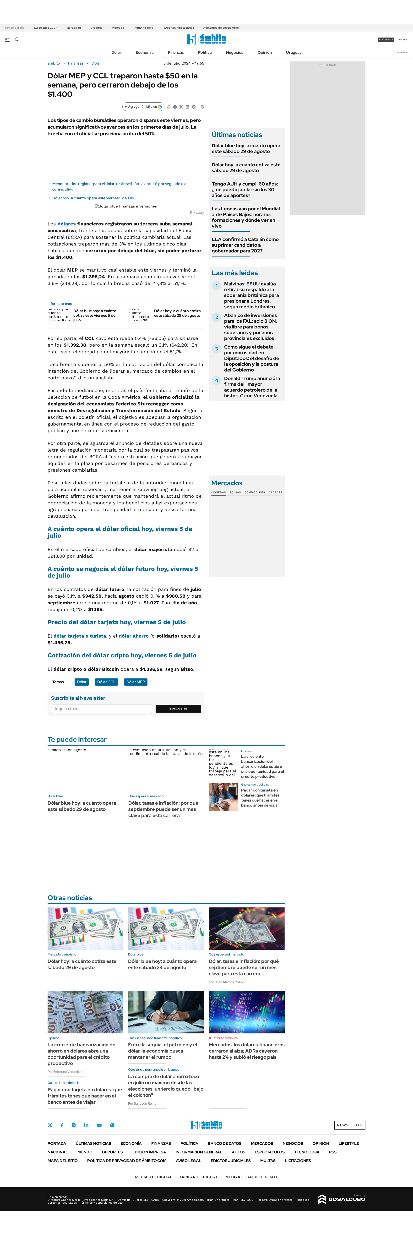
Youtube (99, 1125)
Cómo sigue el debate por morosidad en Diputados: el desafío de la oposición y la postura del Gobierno (251, 358)
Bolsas (235, 492)
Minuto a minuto (226, 1038)
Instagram (73, 1125)
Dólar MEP (135, 681)
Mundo (84, 1152)
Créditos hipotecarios (179, 27)
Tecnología (307, 1152)
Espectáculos (270, 1152)
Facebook (62, 1125)
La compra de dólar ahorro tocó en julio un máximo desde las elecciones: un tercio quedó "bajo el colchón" (165, 1085)
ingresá (402, 39)
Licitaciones (298, 1160)
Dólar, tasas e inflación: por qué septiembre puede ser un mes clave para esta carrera (163, 809)
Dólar (116, 52)
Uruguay (294, 52)
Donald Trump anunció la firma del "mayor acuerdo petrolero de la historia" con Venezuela (252, 387)
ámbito (54, 63)
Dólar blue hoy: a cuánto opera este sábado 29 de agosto (246, 148)
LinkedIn (86, 1125)
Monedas (218, 492)
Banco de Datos (224, 1143)
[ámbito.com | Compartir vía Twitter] (181, 106)
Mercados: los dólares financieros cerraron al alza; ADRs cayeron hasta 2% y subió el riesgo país (247, 1051)
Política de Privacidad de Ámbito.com (126, 1160)
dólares (67, 224)
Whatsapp (112, 1125)
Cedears (275, 492)
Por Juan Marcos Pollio (226, 982)
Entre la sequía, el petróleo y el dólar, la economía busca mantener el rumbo (162, 1051)
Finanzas (176, 52)
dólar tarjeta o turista (80, 636)
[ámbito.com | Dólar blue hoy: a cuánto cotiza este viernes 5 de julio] (59, 315)
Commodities (255, 492)
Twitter (50, 1125)
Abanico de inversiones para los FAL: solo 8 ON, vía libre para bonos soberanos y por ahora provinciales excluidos (250, 326)
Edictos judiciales (231, 1160)
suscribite (386, 39)
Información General (199, 1152)
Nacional (58, 1152)
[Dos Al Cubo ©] (341, 1199)
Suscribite (178, 708)
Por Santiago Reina (142, 1103)
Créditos (96, 27)
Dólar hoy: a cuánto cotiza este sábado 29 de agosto (177, 313)
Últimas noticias (93, 1143)
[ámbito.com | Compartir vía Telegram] (194, 106)
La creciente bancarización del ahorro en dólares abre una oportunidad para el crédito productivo (262, 766)
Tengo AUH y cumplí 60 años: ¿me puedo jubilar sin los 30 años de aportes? (245, 189)
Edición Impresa (149, 1152)
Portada (57, 1143)
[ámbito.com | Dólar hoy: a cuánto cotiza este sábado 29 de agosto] (139, 315)
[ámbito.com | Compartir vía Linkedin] (187, 106)
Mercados (262, 1143)
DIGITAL (153, 1177)
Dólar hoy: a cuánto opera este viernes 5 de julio (93, 198)
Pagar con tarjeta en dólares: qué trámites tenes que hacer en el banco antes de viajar (260, 798)
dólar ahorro (134, 636)
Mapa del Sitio (63, 1160)
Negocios (234, 52)
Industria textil (144, 27)
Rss (333, 1152)
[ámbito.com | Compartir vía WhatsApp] (169, 106)
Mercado (118, 27)
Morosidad (73, 27)
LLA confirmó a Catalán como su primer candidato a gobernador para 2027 (245, 245)
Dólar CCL (106, 681)
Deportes (112, 1152)
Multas (268, 1160)
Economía (145, 52)
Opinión (265, 52)
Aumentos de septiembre (221, 27)
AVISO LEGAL (188, 1160)
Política (205, 52)
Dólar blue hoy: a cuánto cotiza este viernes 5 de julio (94, 315)
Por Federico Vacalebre (65, 1072)
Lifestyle (349, 1143)
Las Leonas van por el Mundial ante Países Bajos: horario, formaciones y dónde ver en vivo (246, 217)
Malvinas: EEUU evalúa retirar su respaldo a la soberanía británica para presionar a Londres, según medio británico (251, 295)
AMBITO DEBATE (251, 1177)
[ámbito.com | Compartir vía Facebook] (175, 106)
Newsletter (402, 52)
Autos (238, 1152)
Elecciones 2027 (45, 27)
